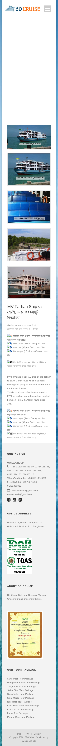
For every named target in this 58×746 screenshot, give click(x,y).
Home (18, 734)
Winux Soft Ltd (29, 741)
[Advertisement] (29, 41)
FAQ (27, 734)
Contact (37, 734)
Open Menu (47, 8)
